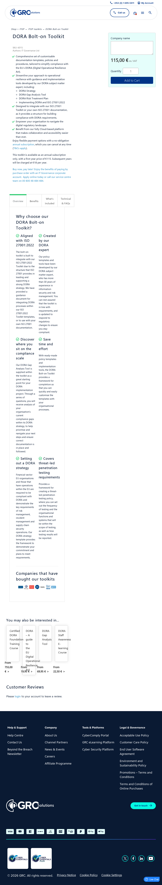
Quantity (116, 71)
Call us (121, 12)
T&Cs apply (19, 148)
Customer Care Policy (134, 742)
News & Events (55, 749)
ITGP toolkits (35, 29)
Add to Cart (132, 80)
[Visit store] (135, 12)
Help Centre (15, 735)
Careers (50, 756)
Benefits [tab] (34, 201)
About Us (51, 735)
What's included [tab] (49, 201)
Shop (13, 29)
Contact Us (14, 742)
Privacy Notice (66, 875)
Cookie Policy (89, 875)
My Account (147, 3)
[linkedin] (141, 858)
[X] (125, 858)
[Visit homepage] (25, 13)
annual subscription (23, 144)
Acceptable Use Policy (134, 735)
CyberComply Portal (95, 735)
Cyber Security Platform (98, 749)
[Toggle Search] (150, 13)
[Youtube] (151, 858)
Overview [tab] (18, 201)
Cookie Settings (111, 875)
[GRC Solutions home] (30, 805)
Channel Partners (56, 742)
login (18, 696)
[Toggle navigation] (142, 13)
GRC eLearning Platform (98, 742)
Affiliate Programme (58, 763)
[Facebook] (133, 858)
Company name (120, 38)
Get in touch (141, 805)
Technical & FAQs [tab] (66, 201)
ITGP (21, 29)
